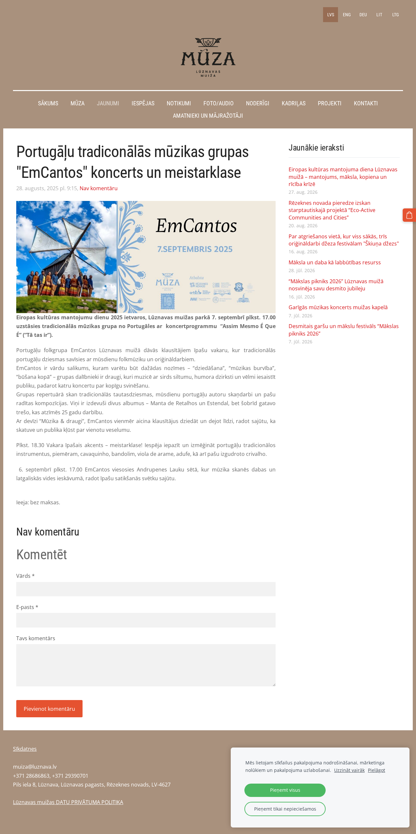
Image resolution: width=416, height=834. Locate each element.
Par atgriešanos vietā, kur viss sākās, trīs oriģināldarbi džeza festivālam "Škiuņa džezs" (344, 240)
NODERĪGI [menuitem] (257, 103)
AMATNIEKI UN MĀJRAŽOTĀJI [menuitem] (208, 116)
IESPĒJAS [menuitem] (143, 103)
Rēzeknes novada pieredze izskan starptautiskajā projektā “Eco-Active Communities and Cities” (332, 210)
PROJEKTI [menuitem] (330, 103)
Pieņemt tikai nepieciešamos (285, 809)
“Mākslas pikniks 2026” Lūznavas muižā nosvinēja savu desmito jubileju (336, 285)
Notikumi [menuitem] (179, 103)
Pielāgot (376, 770)
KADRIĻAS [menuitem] (294, 103)
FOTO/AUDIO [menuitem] (218, 103)
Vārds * (25, 575)
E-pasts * (27, 607)
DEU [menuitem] (363, 14)
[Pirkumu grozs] (409, 215)
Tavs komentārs (35, 638)
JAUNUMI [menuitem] (108, 103)
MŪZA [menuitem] (77, 103)
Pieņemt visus (285, 790)
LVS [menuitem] (330, 14)
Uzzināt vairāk (349, 770)
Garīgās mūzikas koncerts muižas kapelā (338, 307)
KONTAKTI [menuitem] (366, 103)
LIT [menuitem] (379, 14)
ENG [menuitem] (347, 14)
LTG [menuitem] (395, 14)
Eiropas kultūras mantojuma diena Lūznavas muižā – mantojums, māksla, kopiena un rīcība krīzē (343, 177)
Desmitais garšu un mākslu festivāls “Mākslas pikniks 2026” (344, 330)
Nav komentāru (99, 188)
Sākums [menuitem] (48, 103)
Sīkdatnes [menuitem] (25, 748)
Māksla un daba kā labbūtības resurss (335, 262)
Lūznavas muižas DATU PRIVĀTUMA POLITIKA (68, 802)
